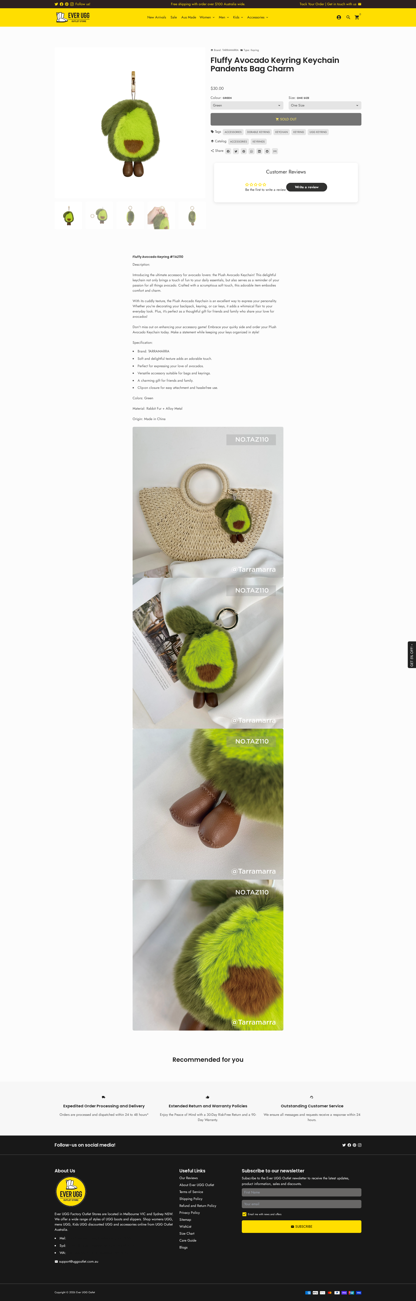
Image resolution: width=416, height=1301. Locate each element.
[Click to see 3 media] (130, 215)
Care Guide (187, 1240)
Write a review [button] (306, 187)
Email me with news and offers (264, 1214)
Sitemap (185, 1219)
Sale (174, 17)
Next (199, 123)
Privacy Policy (189, 1212)
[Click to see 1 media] (68, 215)
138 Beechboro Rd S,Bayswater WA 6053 (97, 1252)
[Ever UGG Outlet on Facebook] (61, 4)
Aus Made (188, 17)
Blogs (183, 1247)
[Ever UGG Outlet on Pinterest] (66, 4)
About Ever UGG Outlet (196, 1184)
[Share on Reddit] (267, 151)
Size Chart (186, 1233)
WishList (185, 1226)
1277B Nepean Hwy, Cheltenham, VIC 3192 (99, 1238)
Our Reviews (188, 1177)
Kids (238, 17)
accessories (233, 132)
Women (207, 17)
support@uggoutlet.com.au (76, 1261)
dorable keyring (258, 132)
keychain (281, 132)
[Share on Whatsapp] (252, 151)
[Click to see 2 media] (99, 215)
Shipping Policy (190, 1198)
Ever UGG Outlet (85, 1292)
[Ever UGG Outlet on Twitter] (56, 4)
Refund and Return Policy (197, 1205)
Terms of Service (191, 1191)
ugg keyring (318, 132)
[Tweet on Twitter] (236, 151)
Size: (299, 97)
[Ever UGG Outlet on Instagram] (72, 4)
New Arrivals (156, 17)
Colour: (221, 97)
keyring (298, 132)
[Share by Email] (275, 151)
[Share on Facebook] (228, 151)
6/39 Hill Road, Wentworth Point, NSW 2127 (100, 1245)
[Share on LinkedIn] (259, 151)
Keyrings (259, 142)
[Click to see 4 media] (161, 215)
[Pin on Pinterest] (244, 151)
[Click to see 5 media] (192, 215)
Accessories (258, 17)
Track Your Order (312, 4)
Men (224, 17)
